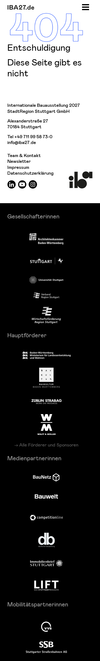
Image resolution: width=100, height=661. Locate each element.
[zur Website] (46, 295)
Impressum (18, 167)
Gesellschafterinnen (33, 216)
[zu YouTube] (22, 184)
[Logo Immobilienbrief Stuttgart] (46, 563)
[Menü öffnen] (85, 6)
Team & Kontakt (24, 155)
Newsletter (19, 161)
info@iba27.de (21, 142)
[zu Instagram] (33, 184)
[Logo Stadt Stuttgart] (46, 260)
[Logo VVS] (46, 626)
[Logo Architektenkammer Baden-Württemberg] (46, 239)
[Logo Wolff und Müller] (46, 424)
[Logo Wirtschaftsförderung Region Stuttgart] (46, 315)
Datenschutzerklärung (30, 173)
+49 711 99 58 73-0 (33, 137)
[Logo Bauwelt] (46, 496)
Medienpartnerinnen (34, 457)
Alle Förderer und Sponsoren (48, 444)
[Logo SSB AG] (46, 647)
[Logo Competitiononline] (46, 517)
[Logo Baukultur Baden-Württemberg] (46, 377)
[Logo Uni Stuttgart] (46, 280)
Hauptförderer (27, 334)
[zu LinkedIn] (11, 184)
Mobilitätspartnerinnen (37, 604)
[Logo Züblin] (46, 401)
